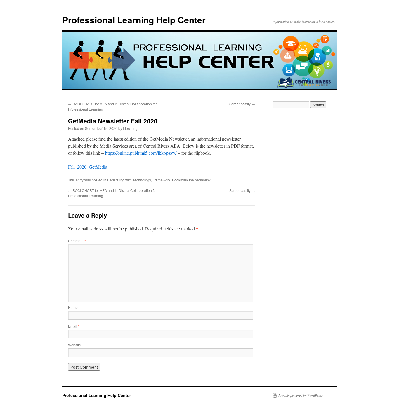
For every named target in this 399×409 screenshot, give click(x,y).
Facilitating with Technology (129, 179)
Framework (161, 179)
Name (74, 307)
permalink (203, 179)
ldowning (130, 128)
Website (74, 344)
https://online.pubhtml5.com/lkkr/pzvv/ (140, 153)
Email (73, 326)
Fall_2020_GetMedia (87, 167)
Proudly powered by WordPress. (301, 395)
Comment (77, 240)
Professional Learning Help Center (134, 19)
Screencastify (242, 103)
